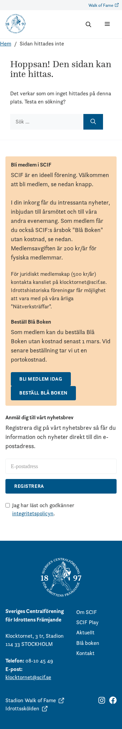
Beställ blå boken (43, 393)
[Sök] (93, 122)
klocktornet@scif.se (28, 677)
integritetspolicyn (33, 513)
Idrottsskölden (22, 708)
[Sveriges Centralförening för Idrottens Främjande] (15, 32)
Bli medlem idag (40, 379)
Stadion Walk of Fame (30, 700)
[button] (88, 24)
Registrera (29, 486)
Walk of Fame (100, 5)
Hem (5, 43)
